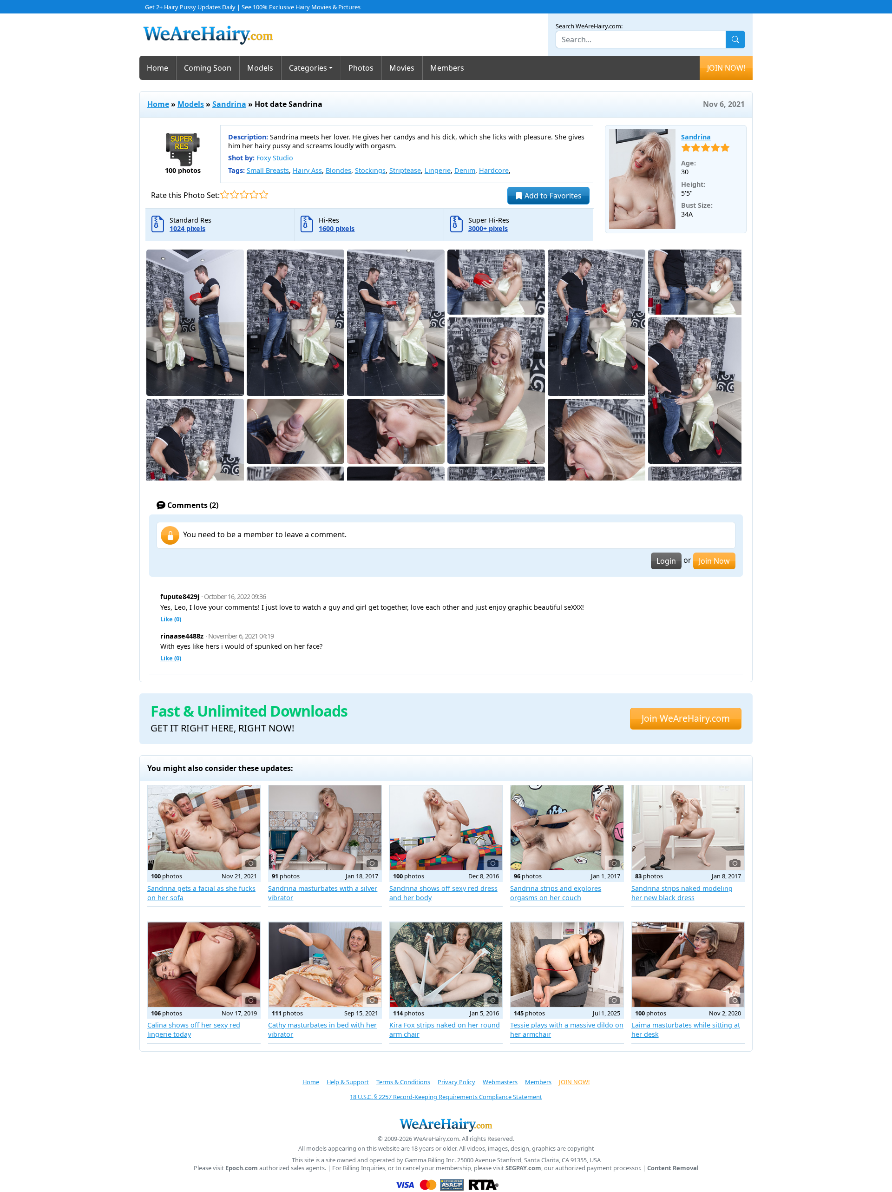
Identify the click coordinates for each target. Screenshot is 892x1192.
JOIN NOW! (726, 68)
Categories (308, 68)
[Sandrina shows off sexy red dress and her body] (446, 827)
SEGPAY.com (523, 1168)
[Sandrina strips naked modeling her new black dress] (688, 827)
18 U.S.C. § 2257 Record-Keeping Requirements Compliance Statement (446, 1097)
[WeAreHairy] (446, 1124)
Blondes (338, 170)
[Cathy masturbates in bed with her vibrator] (324, 964)
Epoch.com (241, 1168)
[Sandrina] (642, 179)
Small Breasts (268, 170)
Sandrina (229, 104)
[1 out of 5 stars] (225, 194)
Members (447, 68)
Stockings (370, 170)
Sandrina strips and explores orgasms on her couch (555, 893)
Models (260, 68)
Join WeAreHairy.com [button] (686, 718)
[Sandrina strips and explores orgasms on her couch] (566, 827)
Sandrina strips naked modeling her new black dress (682, 893)
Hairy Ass (307, 170)
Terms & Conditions (403, 1082)
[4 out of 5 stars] (254, 194)
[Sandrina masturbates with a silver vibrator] (324, 827)
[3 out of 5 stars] (244, 194)
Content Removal (673, 1168)
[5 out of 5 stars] (264, 194)
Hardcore (494, 170)
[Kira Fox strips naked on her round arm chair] (446, 964)
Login (666, 561)
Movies (401, 68)
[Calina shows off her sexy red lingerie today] (204, 964)
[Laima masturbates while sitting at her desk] (688, 964)
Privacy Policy (456, 1082)
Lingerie (438, 170)
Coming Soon (207, 68)
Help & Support (348, 1082)
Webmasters (500, 1082)
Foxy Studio (274, 157)
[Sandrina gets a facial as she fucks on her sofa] (204, 827)
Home (157, 68)
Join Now (714, 561)
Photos (361, 68)
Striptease (405, 170)
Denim (464, 170)
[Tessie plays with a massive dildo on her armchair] (566, 964)
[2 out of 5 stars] (234, 194)
